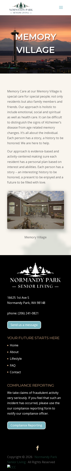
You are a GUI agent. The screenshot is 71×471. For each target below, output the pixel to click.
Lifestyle (16, 358)
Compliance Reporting (26, 425)
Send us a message (24, 325)
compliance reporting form (32, 408)
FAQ (13, 365)
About (14, 352)
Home (14, 345)
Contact (15, 372)
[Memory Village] (35, 228)
